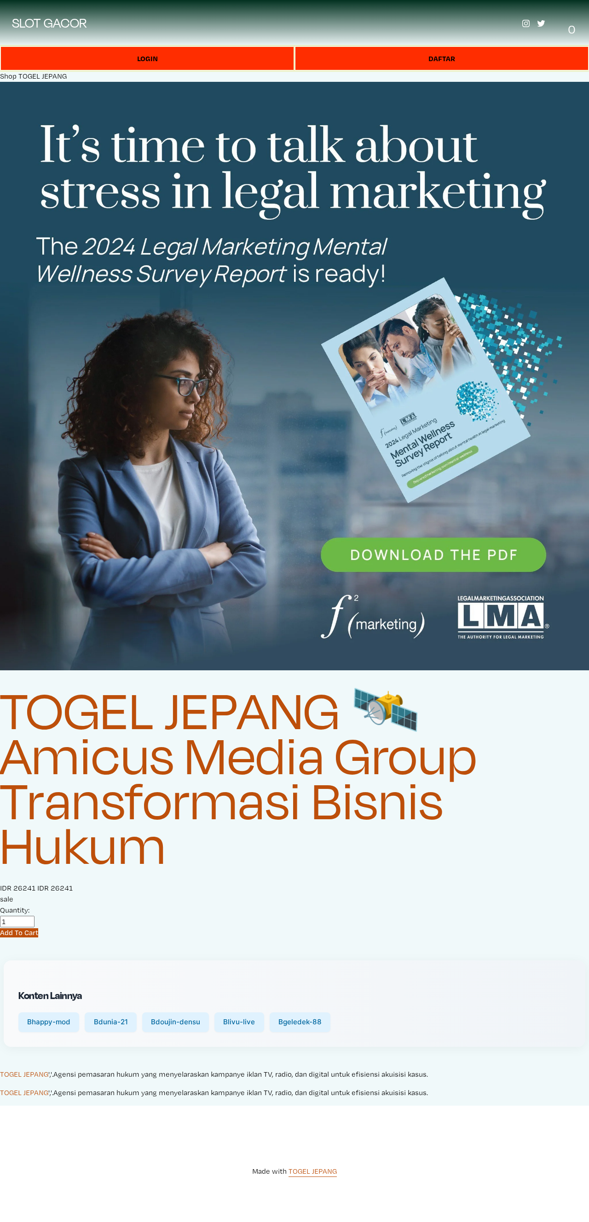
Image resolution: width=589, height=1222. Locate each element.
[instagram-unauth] (526, 23)
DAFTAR (441, 58)
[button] (19, 932)
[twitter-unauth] (541, 23)
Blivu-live (239, 1021)
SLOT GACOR (49, 23)
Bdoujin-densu (175, 1021)
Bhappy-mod (48, 1021)
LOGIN (147, 58)
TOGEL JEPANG (42, 76)
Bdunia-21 (111, 1021)
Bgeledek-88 (300, 1021)
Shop (8, 76)
